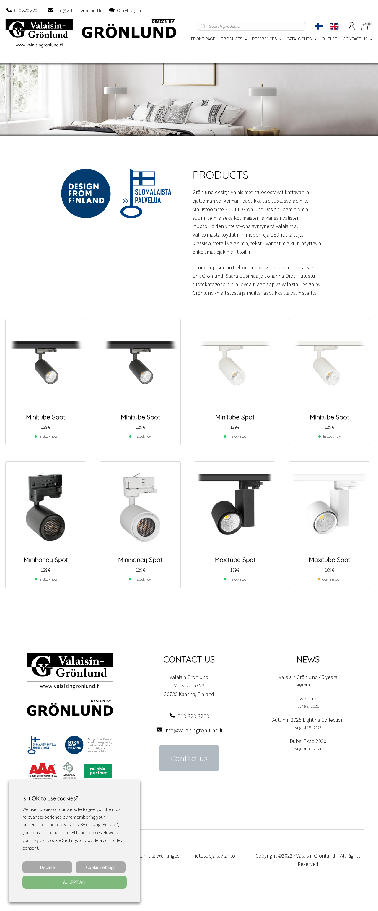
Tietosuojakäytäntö (214, 855)
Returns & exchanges (156, 855)
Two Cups (308, 698)
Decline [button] (47, 867)
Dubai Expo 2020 (308, 741)
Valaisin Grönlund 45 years (308, 677)
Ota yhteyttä (129, 10)
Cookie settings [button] (100, 867)
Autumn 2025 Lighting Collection (308, 719)
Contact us (189, 758)
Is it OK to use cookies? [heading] (50, 798)
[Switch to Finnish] (319, 26)
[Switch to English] (334, 26)
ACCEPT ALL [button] (74, 882)
